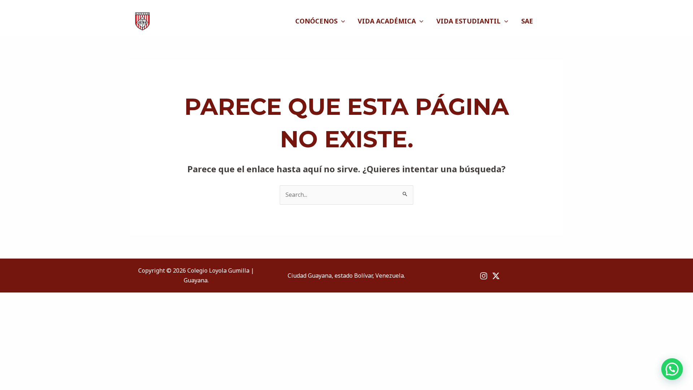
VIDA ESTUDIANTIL (468, 21)
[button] (672, 369)
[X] (559, 21)
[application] (341, 21)
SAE (527, 21)
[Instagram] (550, 21)
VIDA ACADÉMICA (387, 21)
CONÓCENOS (316, 21)
